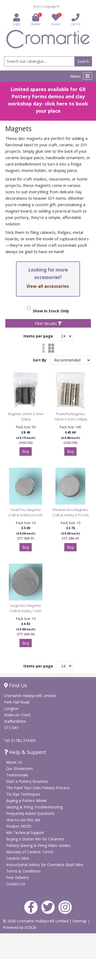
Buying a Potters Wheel (26, 800)
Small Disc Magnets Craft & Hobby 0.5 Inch (25, 512)
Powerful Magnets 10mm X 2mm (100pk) (70, 417)
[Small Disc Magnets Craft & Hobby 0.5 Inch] (25, 486)
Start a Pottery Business (27, 781)
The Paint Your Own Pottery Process (38, 787)
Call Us (75, 24)
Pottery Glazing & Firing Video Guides (38, 845)
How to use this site (23, 819)
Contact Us (15, 883)
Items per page (38, 336)
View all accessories (47, 286)
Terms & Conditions (23, 871)
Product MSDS (18, 826)
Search (83, 61)
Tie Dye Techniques (23, 794)
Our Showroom (19, 768)
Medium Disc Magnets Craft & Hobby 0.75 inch (70, 512)
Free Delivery (17, 877)
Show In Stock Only (50, 310)
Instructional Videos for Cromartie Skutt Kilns (44, 864)
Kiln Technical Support (25, 832)
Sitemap (80, 920)
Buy (25, 451)
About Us (14, 762)
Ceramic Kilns (17, 858)
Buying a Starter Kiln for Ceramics (35, 839)
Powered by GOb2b (20, 927)
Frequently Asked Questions (30, 813)
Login (17, 24)
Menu (76, 76)
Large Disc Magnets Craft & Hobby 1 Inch (26, 608)
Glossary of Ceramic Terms (29, 851)
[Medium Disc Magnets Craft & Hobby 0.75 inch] (70, 486)
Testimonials (17, 774)
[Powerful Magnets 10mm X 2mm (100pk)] (70, 390)
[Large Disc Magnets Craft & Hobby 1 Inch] (25, 582)
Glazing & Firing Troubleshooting (34, 806)
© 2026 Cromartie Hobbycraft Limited (36, 920)
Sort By (40, 360)
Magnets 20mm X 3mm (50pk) (25, 417)
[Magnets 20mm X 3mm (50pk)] (25, 390)
